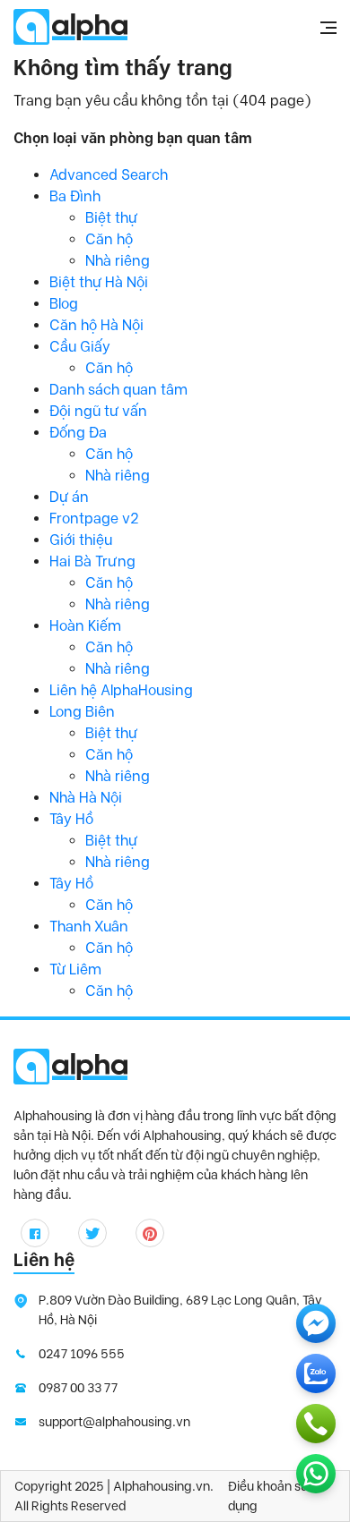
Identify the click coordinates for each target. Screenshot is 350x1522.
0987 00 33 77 (78, 1388)
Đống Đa (78, 432)
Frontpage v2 (94, 518)
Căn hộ (109, 239)
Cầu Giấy (79, 346)
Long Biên (82, 711)
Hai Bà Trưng (92, 561)
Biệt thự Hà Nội (98, 282)
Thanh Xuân (88, 926)
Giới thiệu (80, 539)
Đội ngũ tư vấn (98, 411)
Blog (63, 303)
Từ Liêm (75, 969)
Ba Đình (75, 196)
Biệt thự (111, 217)
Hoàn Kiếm (85, 625)
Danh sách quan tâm (118, 389)
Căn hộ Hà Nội (96, 325)
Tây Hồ (71, 819)
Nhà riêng (117, 260)
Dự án (69, 497)
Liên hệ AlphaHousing (121, 690)
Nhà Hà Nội (85, 797)
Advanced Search (108, 174)
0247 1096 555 (82, 1354)
